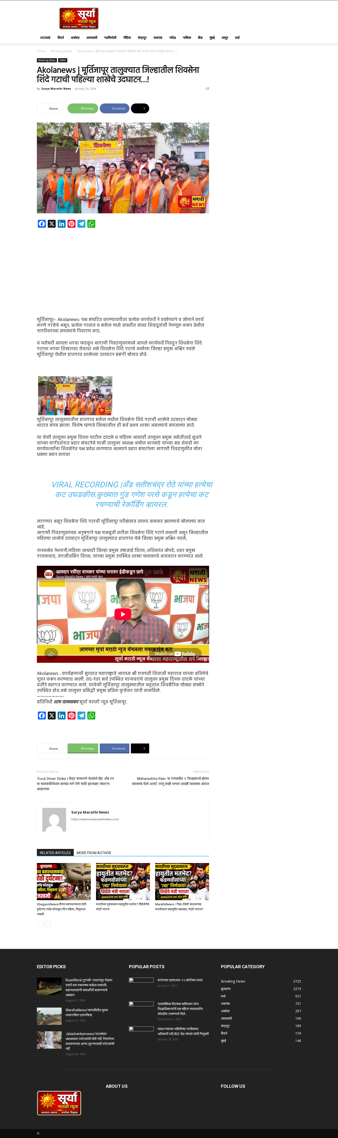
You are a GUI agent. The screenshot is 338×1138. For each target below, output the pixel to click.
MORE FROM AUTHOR (94, 853)
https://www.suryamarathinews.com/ (95, 819)
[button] (295, 38)
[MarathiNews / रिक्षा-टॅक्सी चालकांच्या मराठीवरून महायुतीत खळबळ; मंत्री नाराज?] (182, 881)
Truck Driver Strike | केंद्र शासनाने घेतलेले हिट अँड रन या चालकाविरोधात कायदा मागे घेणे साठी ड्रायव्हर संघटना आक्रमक (75, 783)
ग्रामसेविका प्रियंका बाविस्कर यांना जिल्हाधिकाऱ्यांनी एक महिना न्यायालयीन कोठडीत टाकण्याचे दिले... (180, 1009)
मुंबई (212, 37)
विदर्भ (61, 37)
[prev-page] (40, 924)
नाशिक (187, 37)
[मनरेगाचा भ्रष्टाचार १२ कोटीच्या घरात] (141, 986)
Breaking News (61, 51)
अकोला (75, 37)
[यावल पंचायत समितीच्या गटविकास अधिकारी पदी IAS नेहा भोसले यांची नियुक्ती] (141, 1035)
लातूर (225, 37)
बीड (200, 37)
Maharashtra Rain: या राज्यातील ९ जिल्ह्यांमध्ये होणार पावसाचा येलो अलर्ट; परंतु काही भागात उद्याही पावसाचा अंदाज (170, 781)
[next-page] (48, 924)
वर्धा (237, 37)
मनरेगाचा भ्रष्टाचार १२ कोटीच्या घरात (180, 980)
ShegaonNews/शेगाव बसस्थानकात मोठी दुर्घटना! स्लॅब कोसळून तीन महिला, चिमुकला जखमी (61, 909)
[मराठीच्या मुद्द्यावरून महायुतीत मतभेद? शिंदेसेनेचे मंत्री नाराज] (123, 881)
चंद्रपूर (142, 37)
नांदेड (172, 37)
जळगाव (157, 37)
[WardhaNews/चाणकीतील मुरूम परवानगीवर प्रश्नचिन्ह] (49, 1016)
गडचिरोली (110, 37)
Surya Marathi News (56, 88)
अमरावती (91, 37)
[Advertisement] (123, 268)
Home (45, 37)
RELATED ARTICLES (55, 853)
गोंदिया (127, 37)
